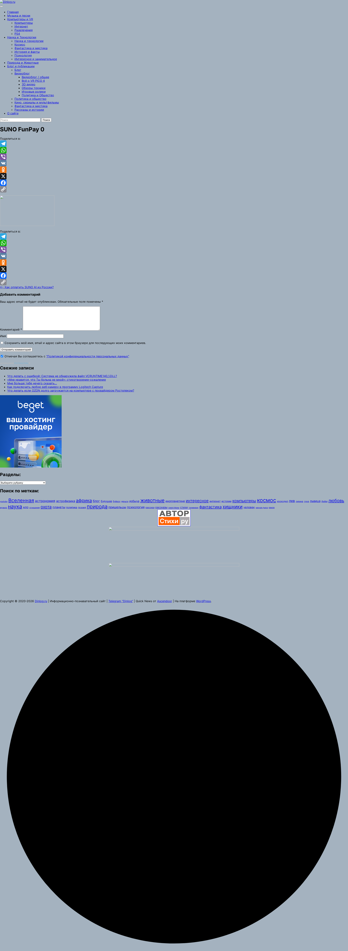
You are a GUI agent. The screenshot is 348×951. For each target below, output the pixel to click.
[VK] (174, 163)
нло (25, 507)
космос (266, 500)
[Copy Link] (174, 189)
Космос (19, 44)
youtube (3, 501)
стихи (184, 507)
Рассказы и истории (29, 109)
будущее (106, 501)
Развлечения (23, 30)
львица (315, 501)
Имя (3, 336)
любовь (336, 500)
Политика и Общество (38, 95)
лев (292, 501)
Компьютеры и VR (20, 19)
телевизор (193, 507)
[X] (174, 176)
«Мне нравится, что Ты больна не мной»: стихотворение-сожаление (56, 379)
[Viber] (174, 156)
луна (306, 501)
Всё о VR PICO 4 (33, 81)
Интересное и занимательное (35, 59)
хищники (233, 506)
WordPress (203, 601)
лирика (299, 501)
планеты (59, 507)
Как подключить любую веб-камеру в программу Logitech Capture (55, 387)
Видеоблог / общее (35, 77)
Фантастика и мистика (30, 48)
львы (324, 501)
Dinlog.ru (41, 601)
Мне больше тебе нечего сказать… (32, 383)
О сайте (12, 113)
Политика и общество (30, 99)
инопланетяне (175, 501)
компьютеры (244, 500)
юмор (272, 507)
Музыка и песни (18, 15)
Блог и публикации (21, 66)
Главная (13, 12)
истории (226, 501)
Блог (17, 70)
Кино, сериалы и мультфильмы (36, 102)
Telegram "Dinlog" (120, 601)
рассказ (150, 507)
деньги (124, 501)
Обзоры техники (33, 88)
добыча (134, 501)
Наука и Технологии (21, 37)
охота (46, 506)
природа (97, 507)
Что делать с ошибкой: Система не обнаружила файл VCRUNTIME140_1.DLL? (62, 376)
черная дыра (262, 507)
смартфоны (173, 507)
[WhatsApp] (174, 150)
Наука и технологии (29, 41)
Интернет (21, 26)
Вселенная (21, 500)
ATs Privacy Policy (21, 363)
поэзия (82, 507)
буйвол (116, 501)
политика (71, 507)
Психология (23, 55)
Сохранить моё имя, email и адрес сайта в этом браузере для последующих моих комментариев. (75, 343)
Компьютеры (23, 23)
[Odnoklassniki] (174, 169)
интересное (197, 500)
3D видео (28, 84)
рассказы (161, 507)
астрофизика (65, 501)
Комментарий (11, 329)
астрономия (45, 501)
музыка (3, 507)
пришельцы (117, 507)
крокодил (282, 501)
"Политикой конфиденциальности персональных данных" (87, 356)
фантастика (210, 506)
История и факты (27, 52)
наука (15, 506)
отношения (34, 507)
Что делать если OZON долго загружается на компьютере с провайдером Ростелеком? (70, 390)
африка (84, 500)
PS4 (17, 33)
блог (96, 501)
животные (152, 500)
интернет (215, 501)
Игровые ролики (34, 91)
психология (136, 507)
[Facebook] (174, 182)
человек (249, 507)
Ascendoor (164, 601)
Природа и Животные (23, 62)
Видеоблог (22, 73)
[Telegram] (174, 143)
